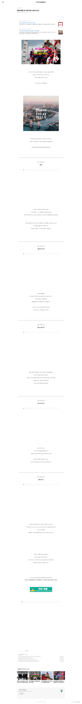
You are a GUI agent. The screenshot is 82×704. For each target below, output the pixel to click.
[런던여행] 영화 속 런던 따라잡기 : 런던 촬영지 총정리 (26, 658)
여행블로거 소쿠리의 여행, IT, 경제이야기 (25, 691)
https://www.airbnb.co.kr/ (24, 29)
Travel (19, 654)
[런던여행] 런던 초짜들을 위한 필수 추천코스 (24, 657)
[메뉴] (3, 2)
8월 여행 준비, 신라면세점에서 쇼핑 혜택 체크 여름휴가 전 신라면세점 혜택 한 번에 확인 (37, 24)
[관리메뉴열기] (80, 2)
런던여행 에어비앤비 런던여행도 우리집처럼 (29, 30)
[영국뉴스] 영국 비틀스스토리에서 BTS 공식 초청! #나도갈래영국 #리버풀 (29, 656)
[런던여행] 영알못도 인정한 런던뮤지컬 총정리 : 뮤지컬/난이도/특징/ (28, 661)
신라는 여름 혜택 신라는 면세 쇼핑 (27, 22)
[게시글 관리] (23, 651)
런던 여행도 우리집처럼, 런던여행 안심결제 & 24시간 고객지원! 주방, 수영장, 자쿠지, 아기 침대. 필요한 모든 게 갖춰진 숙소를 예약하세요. (37, 33)
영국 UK (22, 654)
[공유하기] (21, 651)
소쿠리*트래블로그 (41, 2)
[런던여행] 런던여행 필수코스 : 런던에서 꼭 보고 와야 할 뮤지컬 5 (28, 660)
